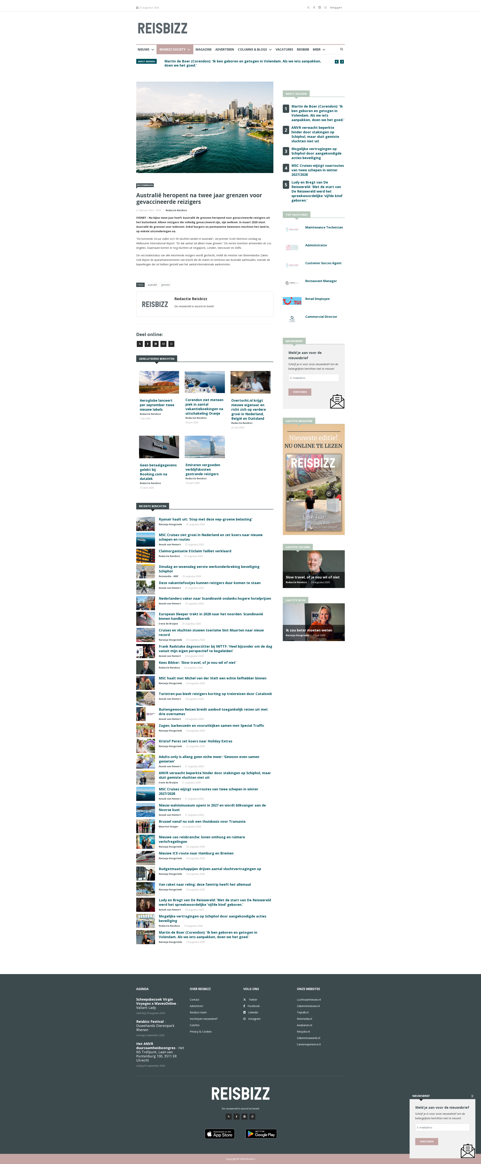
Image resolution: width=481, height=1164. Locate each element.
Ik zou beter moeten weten (309, 630)
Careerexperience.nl (309, 1044)
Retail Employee (317, 299)
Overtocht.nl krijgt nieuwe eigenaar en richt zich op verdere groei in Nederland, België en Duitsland (248, 409)
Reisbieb (303, 49)
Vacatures (284, 49)
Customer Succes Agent (323, 263)
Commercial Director (321, 317)
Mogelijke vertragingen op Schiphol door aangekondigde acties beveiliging (316, 153)
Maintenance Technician (324, 227)
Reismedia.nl (304, 1019)
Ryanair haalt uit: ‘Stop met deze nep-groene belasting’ (205, 519)
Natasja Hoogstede (170, 524)
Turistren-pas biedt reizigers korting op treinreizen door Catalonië (215, 693)
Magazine (204, 49)
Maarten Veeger (168, 826)
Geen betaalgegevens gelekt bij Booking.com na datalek (158, 472)
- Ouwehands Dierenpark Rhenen (155, 1025)
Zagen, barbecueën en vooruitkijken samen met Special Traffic (211, 725)
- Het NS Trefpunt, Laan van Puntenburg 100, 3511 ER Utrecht (160, 1051)
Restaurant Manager (321, 281)
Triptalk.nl (303, 1012)
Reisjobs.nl (303, 1031)
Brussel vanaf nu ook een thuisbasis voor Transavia (202, 821)
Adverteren (224, 49)
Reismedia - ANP (168, 576)
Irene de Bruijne (168, 623)
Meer (317, 49)
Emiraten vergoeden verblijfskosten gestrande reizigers (202, 469)
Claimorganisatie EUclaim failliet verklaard (195, 551)
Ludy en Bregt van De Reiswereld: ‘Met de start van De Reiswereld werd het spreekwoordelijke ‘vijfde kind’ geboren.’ (215, 902)
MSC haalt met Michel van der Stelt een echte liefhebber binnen (212, 678)
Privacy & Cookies (201, 1031)
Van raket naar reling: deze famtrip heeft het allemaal (205, 884)
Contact (194, 999)
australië (152, 284)
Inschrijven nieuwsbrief (203, 1019)
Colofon (195, 1025)
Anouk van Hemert (170, 544)
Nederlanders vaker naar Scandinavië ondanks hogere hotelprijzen (215, 598)
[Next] (342, 62)
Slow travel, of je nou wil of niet (313, 577)
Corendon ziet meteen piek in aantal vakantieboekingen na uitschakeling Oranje (204, 407)
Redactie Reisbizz (176, 210)
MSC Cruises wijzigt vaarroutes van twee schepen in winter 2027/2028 (317, 170)
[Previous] (337, 62)
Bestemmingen (145, 185)
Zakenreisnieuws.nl (308, 1006)
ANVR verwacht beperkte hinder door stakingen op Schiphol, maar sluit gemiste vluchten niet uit (315, 134)
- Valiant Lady (157, 1003)
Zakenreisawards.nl (308, 1038)
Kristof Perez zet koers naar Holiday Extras (195, 741)
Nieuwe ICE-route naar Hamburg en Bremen (196, 853)
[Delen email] (163, 344)
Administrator (316, 245)
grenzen (165, 284)
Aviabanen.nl (304, 1025)
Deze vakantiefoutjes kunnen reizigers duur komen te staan (210, 582)
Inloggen (336, 7)
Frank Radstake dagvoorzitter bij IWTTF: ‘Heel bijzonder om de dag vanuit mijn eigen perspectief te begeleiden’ (215, 648)
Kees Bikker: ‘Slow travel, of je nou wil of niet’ (197, 662)
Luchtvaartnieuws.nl (309, 999)
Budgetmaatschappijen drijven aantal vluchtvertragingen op (210, 869)
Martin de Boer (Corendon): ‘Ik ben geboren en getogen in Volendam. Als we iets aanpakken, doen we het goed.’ (242, 63)
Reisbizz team (198, 1012)
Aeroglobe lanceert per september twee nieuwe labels (157, 405)
